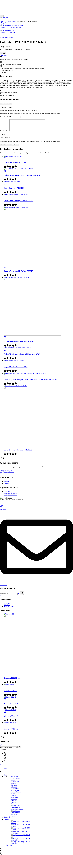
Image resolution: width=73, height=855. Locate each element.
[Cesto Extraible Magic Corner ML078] (16, 194)
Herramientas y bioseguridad (16, 789)
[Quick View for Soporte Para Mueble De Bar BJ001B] (5, 267)
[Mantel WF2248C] (10, 710)
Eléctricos (7, 605)
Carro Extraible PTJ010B (14, 188)
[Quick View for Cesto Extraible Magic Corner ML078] (5, 197)
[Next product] (6, 24)
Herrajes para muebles (10, 495)
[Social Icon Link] (0, 473)
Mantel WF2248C (11, 716)
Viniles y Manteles (14, 799)
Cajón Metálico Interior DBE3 (15, 367)
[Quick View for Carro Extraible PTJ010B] (5, 184)
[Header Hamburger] (2, 16)
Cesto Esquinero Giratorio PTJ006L (18, 450)
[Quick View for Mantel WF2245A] (5, 725)
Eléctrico (14, 843)
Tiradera (13, 823)
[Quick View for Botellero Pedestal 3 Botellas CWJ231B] (5, 338)
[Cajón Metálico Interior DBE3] (14, 360)
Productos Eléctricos (14, 786)
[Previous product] (1, 24)
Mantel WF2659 (10, 691)
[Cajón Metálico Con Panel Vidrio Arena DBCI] (18, 348)
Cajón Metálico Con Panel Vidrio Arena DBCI (22, 354)
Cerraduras (7, 491)
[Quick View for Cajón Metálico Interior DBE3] (5, 363)
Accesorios (14, 840)
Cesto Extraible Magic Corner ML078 (18, 201)
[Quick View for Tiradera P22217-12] (5, 674)
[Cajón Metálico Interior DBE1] (14, 156)
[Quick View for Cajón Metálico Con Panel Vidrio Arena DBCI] (5, 350)
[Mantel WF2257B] (10, 697)
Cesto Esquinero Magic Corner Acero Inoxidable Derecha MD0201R (30, 380)
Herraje (13, 829)
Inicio (1, 21)
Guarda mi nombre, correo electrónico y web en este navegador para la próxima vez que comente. (31, 141)
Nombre (3, 134)
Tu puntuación (5, 117)
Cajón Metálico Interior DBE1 (15, 163)
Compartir (4, 55)
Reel (12, 836)
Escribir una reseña (6, 104)
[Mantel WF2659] (9, 684)
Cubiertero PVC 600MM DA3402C (11, 27)
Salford (13, 826)
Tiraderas (14, 802)
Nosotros (6, 481)
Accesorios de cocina (9, 21)
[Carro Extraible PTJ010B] (12, 181)
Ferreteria (14, 804)
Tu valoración (4, 131)
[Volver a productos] (4, 24)
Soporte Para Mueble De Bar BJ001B (18, 271)
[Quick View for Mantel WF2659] (5, 687)
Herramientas (15, 833)
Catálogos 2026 (8, 845)
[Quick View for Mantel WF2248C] (5, 712)
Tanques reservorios (14, 796)
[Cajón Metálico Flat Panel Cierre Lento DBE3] (18, 169)
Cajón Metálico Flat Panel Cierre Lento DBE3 (22, 175)
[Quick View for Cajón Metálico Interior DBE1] (5, 159)
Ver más (3, 53)
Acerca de (7, 817)
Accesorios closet (9, 606)
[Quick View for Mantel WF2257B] (5, 700)
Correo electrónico (6, 138)
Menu (5, 768)
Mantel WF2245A (11, 729)
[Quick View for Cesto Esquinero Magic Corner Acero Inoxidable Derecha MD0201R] (5, 376)
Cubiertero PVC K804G (7, 32)
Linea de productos (9, 816)
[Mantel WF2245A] (10, 722)
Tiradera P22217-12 (12, 678)
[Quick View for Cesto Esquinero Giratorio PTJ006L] (5, 446)
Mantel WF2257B (11, 703)
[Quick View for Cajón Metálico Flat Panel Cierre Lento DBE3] (5, 171)
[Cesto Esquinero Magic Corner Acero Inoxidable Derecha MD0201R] (25, 373)
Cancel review (4, 145)
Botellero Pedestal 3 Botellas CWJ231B (19, 341)
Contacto (6, 483)
